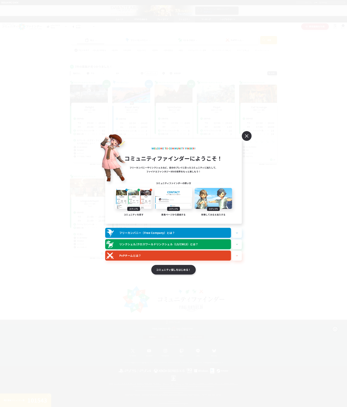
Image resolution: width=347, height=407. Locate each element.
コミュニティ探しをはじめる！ (173, 269)
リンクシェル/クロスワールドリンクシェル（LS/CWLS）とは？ (158, 244)
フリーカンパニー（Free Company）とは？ (147, 233)
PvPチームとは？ (130, 255)
